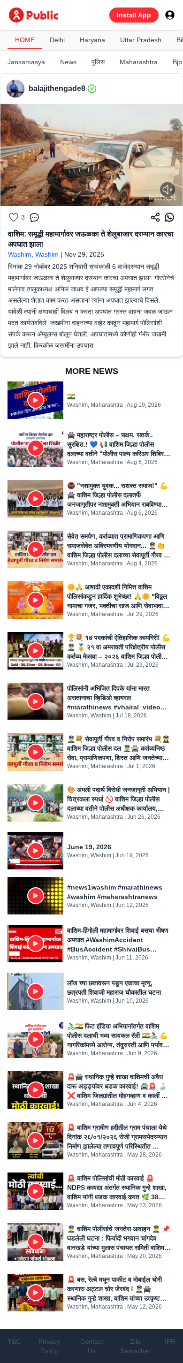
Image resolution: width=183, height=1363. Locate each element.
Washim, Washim (33, 254)
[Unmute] (167, 189)
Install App (134, 15)
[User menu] (169, 15)
